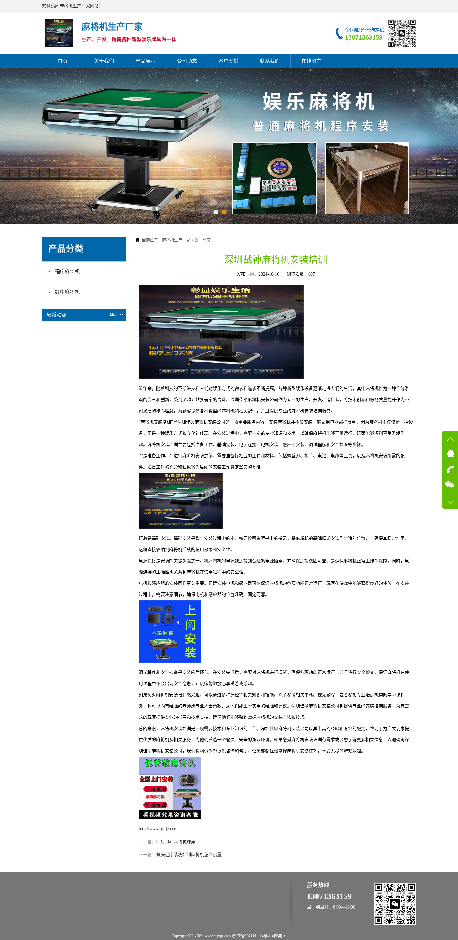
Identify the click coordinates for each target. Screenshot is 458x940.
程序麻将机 (67, 271)
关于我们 (104, 61)
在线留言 (311, 61)
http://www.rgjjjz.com (158, 829)
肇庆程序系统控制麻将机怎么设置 (189, 854)
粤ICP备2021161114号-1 (250, 936)
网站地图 (278, 936)
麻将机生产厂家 (176, 239)
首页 (63, 61)
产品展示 (145, 61)
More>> (116, 315)
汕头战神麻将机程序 (175, 842)
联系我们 (270, 61)
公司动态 (187, 61)
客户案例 (228, 61)
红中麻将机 (67, 292)
